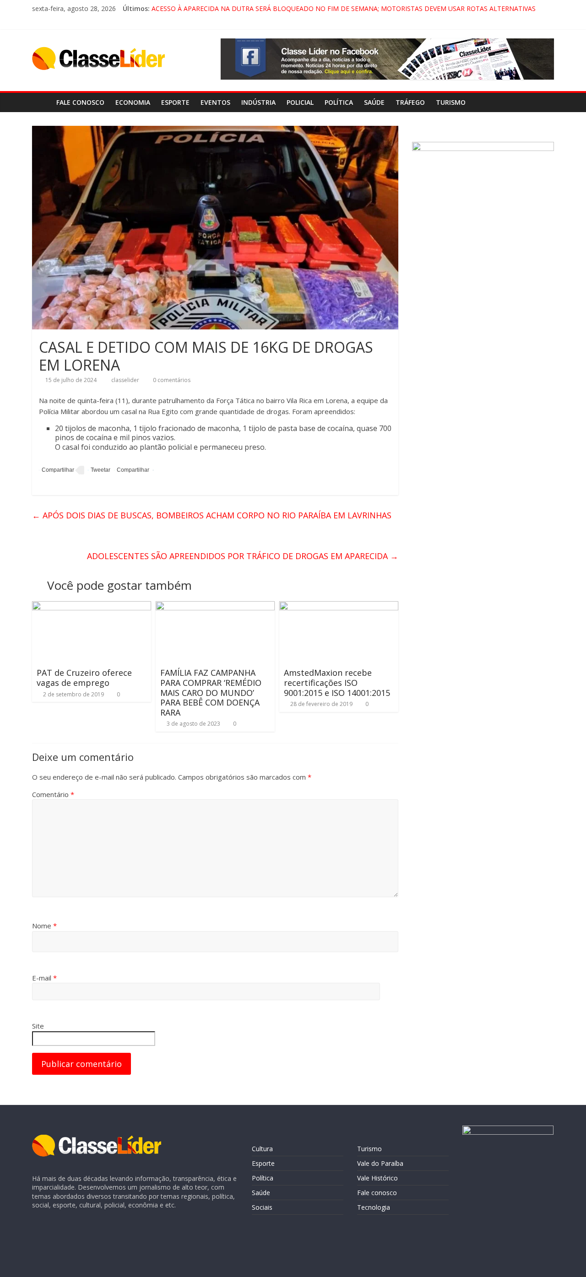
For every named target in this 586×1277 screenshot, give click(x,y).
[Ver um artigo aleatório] (545, 102)
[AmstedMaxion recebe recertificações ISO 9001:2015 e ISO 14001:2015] (338, 607)
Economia (132, 102)
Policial (300, 102)
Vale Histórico (377, 1178)
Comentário (53, 794)
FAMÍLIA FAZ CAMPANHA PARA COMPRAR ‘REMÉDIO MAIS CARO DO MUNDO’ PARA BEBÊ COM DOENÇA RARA (210, 692)
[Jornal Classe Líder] (41, 102)
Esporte (175, 102)
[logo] (96, 1139)
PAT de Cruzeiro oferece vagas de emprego (84, 677)
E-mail (44, 977)
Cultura (262, 1148)
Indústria (258, 102)
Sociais (262, 1207)
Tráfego (410, 102)
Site (38, 1025)
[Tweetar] (99, 470)
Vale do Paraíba (380, 1163)
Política (339, 102)
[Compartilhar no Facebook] (56, 470)
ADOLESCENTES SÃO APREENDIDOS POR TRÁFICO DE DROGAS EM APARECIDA (242, 555)
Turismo (451, 102)
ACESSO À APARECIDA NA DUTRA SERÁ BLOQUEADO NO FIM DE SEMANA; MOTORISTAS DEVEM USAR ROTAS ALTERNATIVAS (344, 8)
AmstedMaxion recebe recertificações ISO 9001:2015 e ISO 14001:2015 (337, 682)
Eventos (215, 102)
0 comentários (171, 380)
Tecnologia (373, 1207)
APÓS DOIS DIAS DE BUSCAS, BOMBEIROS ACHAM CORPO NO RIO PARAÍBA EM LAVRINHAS (211, 515)
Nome (44, 925)
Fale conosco (80, 102)
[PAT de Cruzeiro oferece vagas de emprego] (91, 607)
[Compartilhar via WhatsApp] (131, 470)
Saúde (374, 102)
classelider (126, 380)
